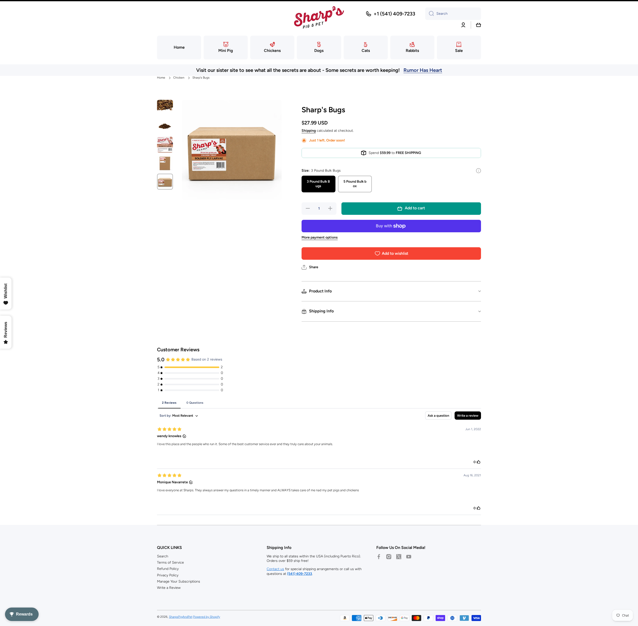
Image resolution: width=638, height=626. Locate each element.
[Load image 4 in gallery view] (165, 163)
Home (161, 77)
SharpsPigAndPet (180, 617)
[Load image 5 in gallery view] (165, 182)
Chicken (178, 77)
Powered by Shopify (206, 617)
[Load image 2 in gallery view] (165, 126)
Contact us (275, 569)
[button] (478, 24)
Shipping (309, 130)
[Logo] (319, 17)
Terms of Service (170, 562)
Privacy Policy (167, 575)
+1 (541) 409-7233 (394, 14)
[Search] (429, 13)
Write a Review (169, 588)
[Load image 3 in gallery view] (165, 145)
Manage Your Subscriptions (178, 581)
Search (162, 556)
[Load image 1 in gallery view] (165, 108)
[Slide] (478, 170)
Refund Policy (168, 569)
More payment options (320, 237)
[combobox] (453, 13)
